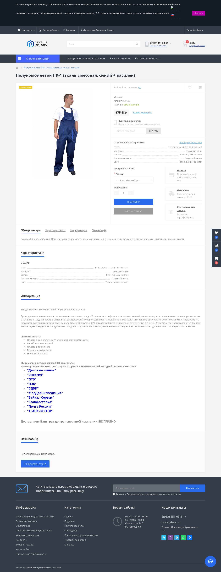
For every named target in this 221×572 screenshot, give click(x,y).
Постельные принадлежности (81, 535)
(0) (139, 87)
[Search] (137, 44)
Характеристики (55, 230)
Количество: (120, 187)
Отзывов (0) (99, 230)
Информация (78, 230)
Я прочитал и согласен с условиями (148, 494)
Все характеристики (190, 142)
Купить (153, 131)
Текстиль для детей (75, 539)
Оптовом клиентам (146, 58)
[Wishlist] (190, 87)
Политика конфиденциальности (142, 494)
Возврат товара (24, 544)
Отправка (183, 190)
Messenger (189, 537)
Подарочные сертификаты (31, 554)
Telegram (176, 537)
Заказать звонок (158, 45)
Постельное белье (74, 525)
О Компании (70, 30)
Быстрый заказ (133, 211)
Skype (163, 537)
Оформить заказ (197, 45)
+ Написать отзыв (35, 464)
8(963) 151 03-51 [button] (173, 516)
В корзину (133, 201)
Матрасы (69, 544)
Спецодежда (71, 530)
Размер (118, 174)
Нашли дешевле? (142, 112)
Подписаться (192, 488)
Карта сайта (22, 549)
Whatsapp (183, 537)
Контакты (21, 539)
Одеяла (68, 516)
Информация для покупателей (84, 58)
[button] (216, 260)
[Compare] (200, 87)
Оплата (181, 170)
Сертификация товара (186, 208)
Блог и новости (118, 58)
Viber (170, 537)
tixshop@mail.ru (171, 522)
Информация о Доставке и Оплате (97, 30)
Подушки (69, 521)
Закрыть (199, 13)
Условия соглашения (27, 535)
